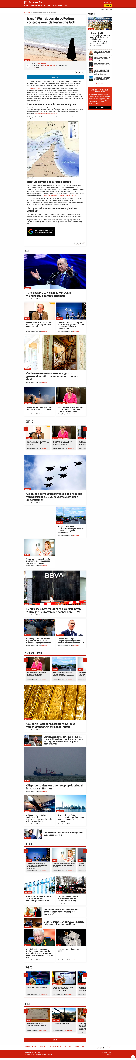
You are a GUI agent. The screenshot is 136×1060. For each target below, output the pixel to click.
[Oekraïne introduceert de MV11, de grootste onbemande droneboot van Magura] (33, 919)
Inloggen (106, 2)
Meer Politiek (103, 83)
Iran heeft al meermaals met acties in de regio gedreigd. (59, 195)
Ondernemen (34, 5)
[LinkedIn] (103, 1047)
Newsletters (108, 9)
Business (27, 288)
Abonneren (108, 5)
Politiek (40, 5)
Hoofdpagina (27, 12)
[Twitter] (100, 1047)
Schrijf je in (99, 107)
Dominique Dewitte (41, 63)
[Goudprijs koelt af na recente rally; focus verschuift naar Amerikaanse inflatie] (55, 686)
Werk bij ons (55, 1047)
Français (109, 1047)
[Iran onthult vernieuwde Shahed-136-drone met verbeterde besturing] (71, 877)
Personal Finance (57, 5)
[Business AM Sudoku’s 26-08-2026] (71, 930)
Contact (109, 1054)
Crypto (65, 5)
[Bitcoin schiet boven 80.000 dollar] (38, 972)
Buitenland (28, 403)
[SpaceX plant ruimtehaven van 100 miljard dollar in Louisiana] (39, 388)
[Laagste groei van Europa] (64, 1009)
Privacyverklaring (79, 1047)
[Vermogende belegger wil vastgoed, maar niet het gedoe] (38, 1009)
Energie (49, 5)
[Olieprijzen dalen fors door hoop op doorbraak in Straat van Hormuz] (55, 748)
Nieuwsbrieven (42, 1047)
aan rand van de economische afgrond (46, 113)
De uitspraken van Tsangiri (34, 89)
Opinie (102, 9)
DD (28, 65)
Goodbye (50, 1054)
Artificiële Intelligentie (84, 984)
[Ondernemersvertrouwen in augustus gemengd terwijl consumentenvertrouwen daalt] (55, 336)
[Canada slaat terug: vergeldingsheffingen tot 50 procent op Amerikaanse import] (71, 619)
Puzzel (59, 945)
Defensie (27, 635)
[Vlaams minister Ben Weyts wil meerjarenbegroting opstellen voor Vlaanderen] (39, 303)
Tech (45, 5)
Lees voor (55, 77)
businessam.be (44, 299)
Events (49, 1047)
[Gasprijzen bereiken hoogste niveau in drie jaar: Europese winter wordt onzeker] (39, 540)
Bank (26, 604)
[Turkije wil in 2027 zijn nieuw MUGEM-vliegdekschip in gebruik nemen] (55, 255)
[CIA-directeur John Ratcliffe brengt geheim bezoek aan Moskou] (33, 830)
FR (111, 2)
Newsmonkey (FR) (41, 1054)
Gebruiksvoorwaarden (66, 1047)
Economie (26, 5)
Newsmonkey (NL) (30, 1054)
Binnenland (56, 1020)
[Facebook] (97, 1047)
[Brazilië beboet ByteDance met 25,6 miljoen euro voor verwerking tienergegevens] (39, 877)
